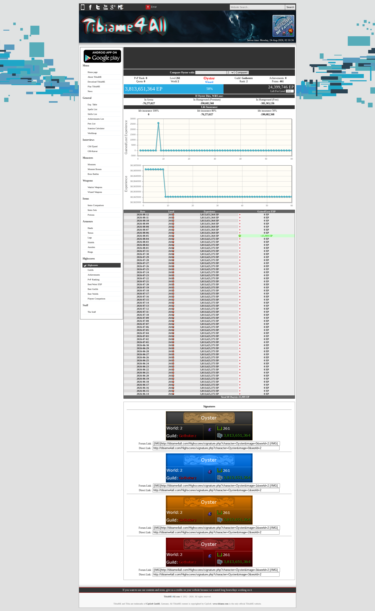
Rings (90, 252)
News (90, 91)
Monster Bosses (95, 169)
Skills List (92, 114)
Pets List (91, 123)
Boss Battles (93, 174)
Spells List (92, 109)
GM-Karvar (92, 151)
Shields (91, 242)
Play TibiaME (94, 86)
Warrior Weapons (95, 187)
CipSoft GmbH (153, 604)
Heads (90, 228)
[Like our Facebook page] (90, 9)
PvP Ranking (93, 279)
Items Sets (92, 210)
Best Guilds (93, 289)
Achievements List (96, 119)
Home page (92, 72)
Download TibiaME (96, 82)
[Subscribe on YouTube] (105, 9)
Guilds (91, 270)
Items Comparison (96, 205)
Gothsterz (247, 78)
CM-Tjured (92, 146)
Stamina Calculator (96, 128)
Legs (90, 237)
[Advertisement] (101, 388)
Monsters (92, 164)
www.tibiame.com (221, 604)
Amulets (91, 247)
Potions (91, 215)
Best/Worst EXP (95, 284)
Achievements (94, 275)
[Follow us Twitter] (97, 9)
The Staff (92, 312)
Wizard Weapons (95, 192)
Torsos (90, 233)
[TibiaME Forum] (120, 9)
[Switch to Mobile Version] (82, 9)
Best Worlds (93, 294)
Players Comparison (96, 298)
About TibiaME (95, 77)
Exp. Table (92, 104)
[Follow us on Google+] (113, 9)
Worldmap (92, 133)
